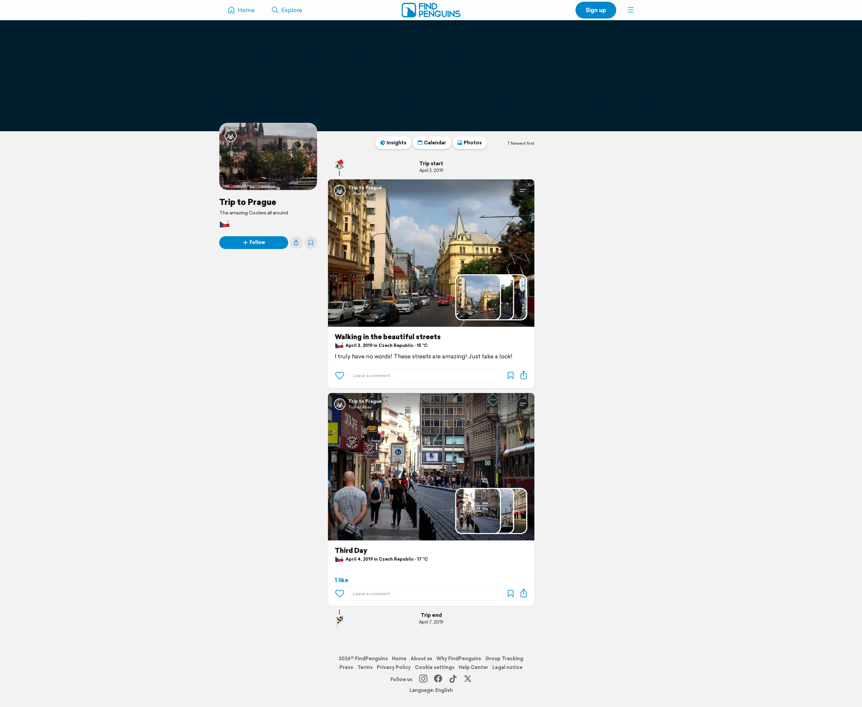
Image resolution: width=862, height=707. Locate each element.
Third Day (351, 550)
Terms (365, 667)
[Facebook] (438, 679)
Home (399, 658)
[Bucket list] (310, 242)
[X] (468, 679)
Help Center (473, 667)
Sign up (596, 10)
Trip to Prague (247, 202)
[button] (631, 10)
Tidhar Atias (360, 193)
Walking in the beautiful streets (388, 337)
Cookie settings (435, 667)
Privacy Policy (394, 667)
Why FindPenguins (458, 658)
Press (346, 667)
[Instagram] (423, 679)
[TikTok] (453, 679)
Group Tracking (504, 658)
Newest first (522, 143)
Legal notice (507, 667)
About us (421, 658)
